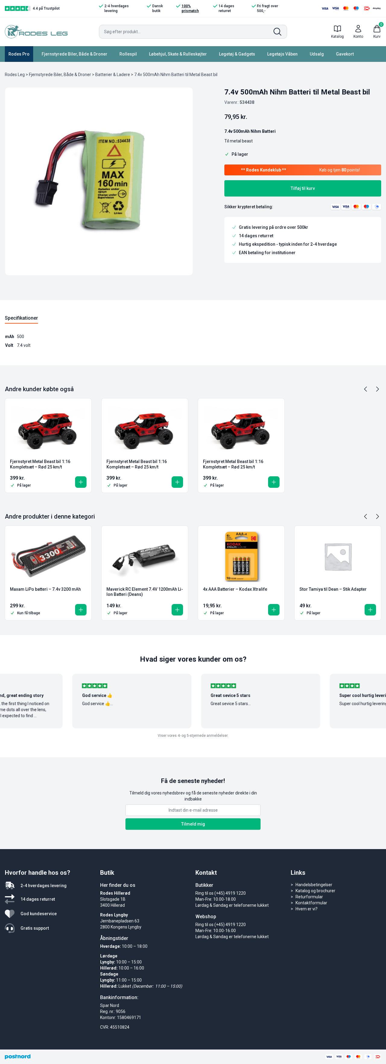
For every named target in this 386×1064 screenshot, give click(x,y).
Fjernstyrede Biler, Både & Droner (74, 54)
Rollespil (128, 54)
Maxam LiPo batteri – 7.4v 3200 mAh (45, 589)
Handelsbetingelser (314, 884)
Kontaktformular (311, 902)
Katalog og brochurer (315, 890)
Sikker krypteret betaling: (248, 206)
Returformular (309, 896)
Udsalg (317, 54)
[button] (81, 482)
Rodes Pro (19, 54)
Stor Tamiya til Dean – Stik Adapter (333, 589)
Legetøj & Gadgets (237, 54)
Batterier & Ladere (112, 74)
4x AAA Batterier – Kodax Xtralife (235, 589)
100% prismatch (190, 8)
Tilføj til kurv (303, 188)
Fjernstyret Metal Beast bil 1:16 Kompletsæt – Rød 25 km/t (40, 464)
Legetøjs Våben (282, 54)
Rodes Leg (15, 74)
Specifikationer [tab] (21, 318)
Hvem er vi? (307, 908)
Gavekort (345, 54)
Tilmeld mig (193, 824)
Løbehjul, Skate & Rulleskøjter (178, 54)
